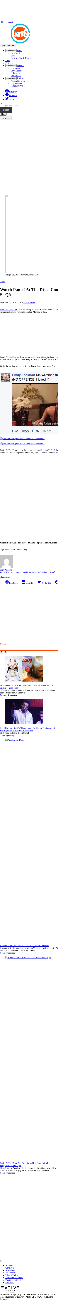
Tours (7, 60)
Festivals (9, 63)
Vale (13, 56)
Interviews (15, 68)
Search (6, 110)
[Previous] (1, 652)
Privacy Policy (11, 1275)
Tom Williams (29, 303)
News (19, 50)
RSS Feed (9, 1282)
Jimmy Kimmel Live (22, 572)
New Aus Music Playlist (21, 58)
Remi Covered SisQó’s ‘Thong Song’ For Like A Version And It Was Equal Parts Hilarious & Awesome (27, 729)
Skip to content (6, 22)
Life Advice (16, 75)
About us (9, 1265)
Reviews (20, 78)
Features (20, 65)
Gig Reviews (16, 83)
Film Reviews (17, 86)
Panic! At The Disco (8, 309)
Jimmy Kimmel (6, 572)
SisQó (52, 572)
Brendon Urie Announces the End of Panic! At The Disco (24, 945)
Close (3, 114)
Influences (15, 73)
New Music (16, 53)
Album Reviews (18, 81)
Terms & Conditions (14, 1277)
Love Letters (16, 71)
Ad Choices (10, 1273)
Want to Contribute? (14, 1280)
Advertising (10, 1270)
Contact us (9, 1268)
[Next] (5, 652)
